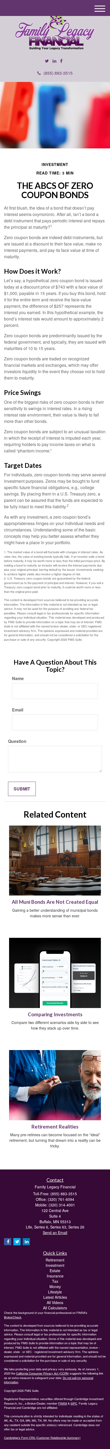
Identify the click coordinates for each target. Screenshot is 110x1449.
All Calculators (55, 1307)
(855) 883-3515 (58, 73)
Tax (55, 1281)
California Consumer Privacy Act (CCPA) (42, 1373)
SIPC (73, 1403)
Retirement (55, 1260)
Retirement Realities (55, 1127)
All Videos (55, 1302)
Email (17, 710)
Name (18, 678)
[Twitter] (47, 61)
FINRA (62, 1403)
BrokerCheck (12, 1317)
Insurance (55, 1276)
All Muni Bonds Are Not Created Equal (55, 902)
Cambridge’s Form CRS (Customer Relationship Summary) (42, 1437)
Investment (55, 1265)
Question (17, 741)
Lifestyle (55, 1291)
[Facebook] (61, 61)
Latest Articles (55, 1297)
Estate (55, 1270)
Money (55, 1286)
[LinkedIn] (54, 61)
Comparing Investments (55, 1014)
